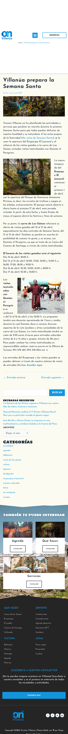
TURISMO (6, 497)
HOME (5, 488)
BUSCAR (57, 392)
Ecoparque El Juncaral (13, 478)
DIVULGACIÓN (8, 474)
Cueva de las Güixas (12, 460)
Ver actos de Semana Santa (37, 138)
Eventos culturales (11, 483)
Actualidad (8, 446)
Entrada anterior (14, 377)
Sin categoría (9, 492)
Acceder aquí (34, 365)
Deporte (7, 469)
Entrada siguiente (53, 377)
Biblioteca (7, 455)
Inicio (20, 43)
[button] (35, 35)
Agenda (6, 450)
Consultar (17, 549)
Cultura (6, 464)
